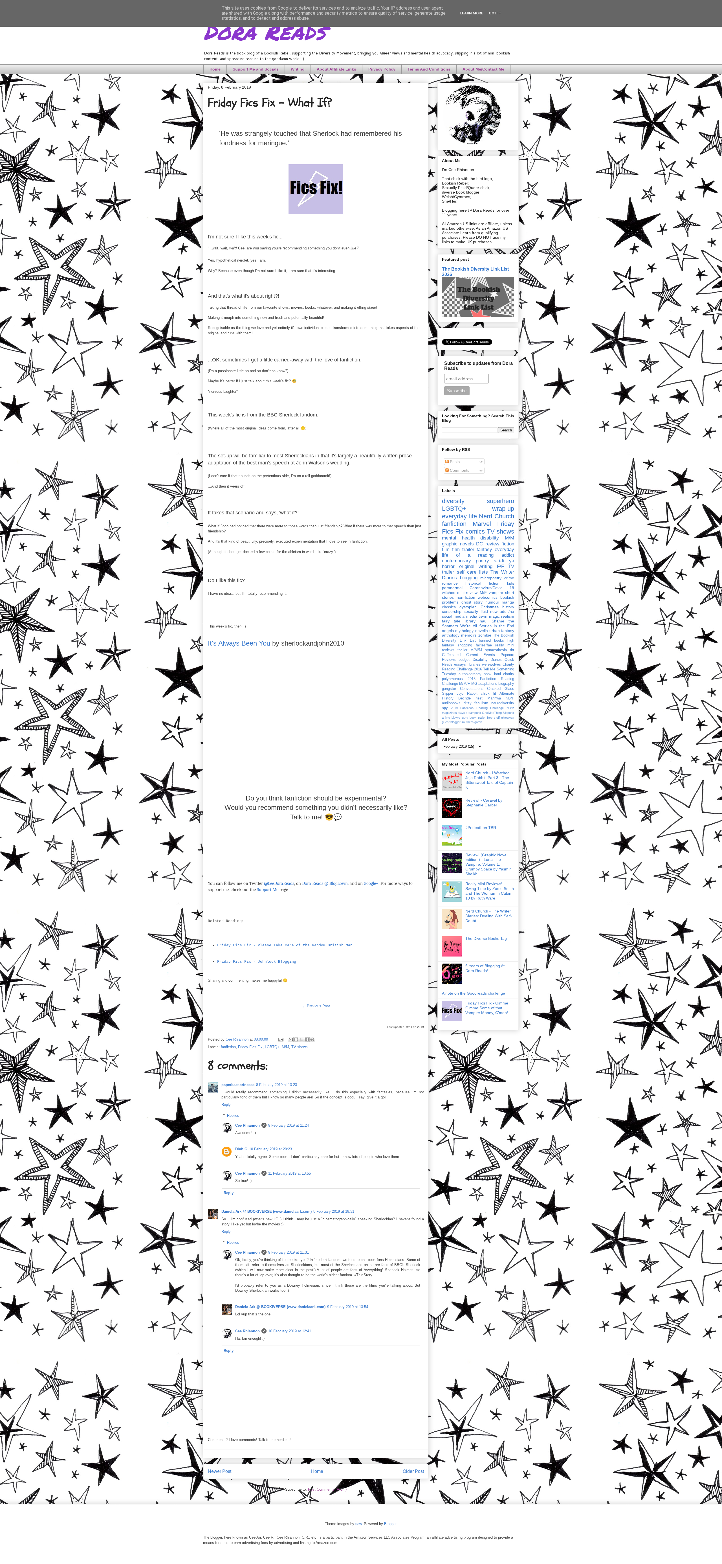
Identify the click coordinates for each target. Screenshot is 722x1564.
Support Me (267, 889)
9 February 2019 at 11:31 (288, 1252)
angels (448, 630)
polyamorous (452, 679)
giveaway (507, 717)
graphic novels (458, 544)
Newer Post (219, 1471)
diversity (453, 500)
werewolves (491, 664)
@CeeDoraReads (279, 883)
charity (508, 674)
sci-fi (499, 560)
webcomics (488, 597)
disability (489, 538)
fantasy (484, 549)
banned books (491, 640)
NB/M (510, 708)
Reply (226, 1104)
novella (481, 630)
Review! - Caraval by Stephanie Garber (483, 802)
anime (446, 717)
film (446, 549)
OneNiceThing (492, 712)
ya (511, 560)
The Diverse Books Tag (486, 938)
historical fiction (482, 583)
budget (464, 660)
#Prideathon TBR (480, 827)
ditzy (468, 703)
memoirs (469, 635)
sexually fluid (476, 611)
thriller (462, 650)
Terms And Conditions (429, 69)
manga (508, 602)
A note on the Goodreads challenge (473, 993)
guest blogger (451, 722)
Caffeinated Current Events (468, 655)
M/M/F (464, 684)
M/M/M (476, 650)
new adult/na (502, 611)
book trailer (477, 717)
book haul (492, 674)
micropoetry (490, 578)
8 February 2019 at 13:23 (276, 1085)
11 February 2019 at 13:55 (289, 1173)
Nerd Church (496, 516)
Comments (459, 470)
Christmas (490, 607)
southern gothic (472, 722)
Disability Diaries (487, 660)
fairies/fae (484, 645)
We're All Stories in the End (487, 626)
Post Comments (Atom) (327, 1489)
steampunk (473, 712)
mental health (458, 538)
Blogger (390, 1524)
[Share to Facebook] (307, 1039)
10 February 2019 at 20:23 (270, 1149)
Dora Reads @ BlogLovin (325, 883)
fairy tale (451, 621)
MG (474, 684)
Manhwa (494, 698)
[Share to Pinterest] (312, 1039)
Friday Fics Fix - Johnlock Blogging (256, 962)
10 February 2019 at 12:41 (289, 1331)
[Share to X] (301, 1039)
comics (475, 531)
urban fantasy (501, 630)
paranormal (452, 587)
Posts (454, 461)
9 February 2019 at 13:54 (347, 1307)
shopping (464, 645)
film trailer (463, 549)
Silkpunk (508, 712)
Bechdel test (470, 698)
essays (460, 664)
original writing (476, 566)
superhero (500, 500)
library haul (476, 621)
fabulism (481, 703)
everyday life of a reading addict (478, 552)
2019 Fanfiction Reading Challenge (477, 708)
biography (506, 684)
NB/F (510, 698)
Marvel (482, 523)
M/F (483, 592)
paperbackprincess (237, 1085)
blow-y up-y (460, 717)
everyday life (459, 516)
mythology (464, 630)
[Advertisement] (316, 735)
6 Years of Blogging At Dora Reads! (485, 968)
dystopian (468, 607)
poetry (482, 560)
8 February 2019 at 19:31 (333, 1211)
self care (467, 572)
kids (510, 583)
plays (461, 712)
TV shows (299, 1047)
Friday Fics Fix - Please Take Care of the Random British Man (285, 945)
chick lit (488, 694)
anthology (450, 635)
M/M (285, 1047)
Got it (495, 13)
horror (448, 566)
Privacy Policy (381, 69)
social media (453, 616)
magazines (449, 712)
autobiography (470, 674)
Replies (233, 1115)
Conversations (471, 689)
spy (445, 708)
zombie (484, 635)
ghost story (472, 602)
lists (483, 572)
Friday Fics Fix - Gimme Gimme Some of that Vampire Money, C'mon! (486, 1008)
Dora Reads (264, 31)
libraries (474, 664)
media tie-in (476, 616)
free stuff (493, 717)
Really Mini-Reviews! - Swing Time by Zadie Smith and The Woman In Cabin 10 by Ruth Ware (489, 890)
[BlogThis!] (296, 1039)
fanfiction (228, 1047)
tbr (512, 650)
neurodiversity (502, 703)
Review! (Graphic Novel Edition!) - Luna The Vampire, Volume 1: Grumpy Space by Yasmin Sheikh (488, 864)
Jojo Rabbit (467, 694)
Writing (298, 69)
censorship (451, 611)
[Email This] (291, 1039)
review (492, 544)
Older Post (413, 1471)
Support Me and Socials (256, 69)
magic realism (501, 616)
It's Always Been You (239, 643)
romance (450, 583)
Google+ (371, 883)
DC (479, 544)
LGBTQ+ (272, 1047)
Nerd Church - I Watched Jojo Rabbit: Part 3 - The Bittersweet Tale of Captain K (489, 780)
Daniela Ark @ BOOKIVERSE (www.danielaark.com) (266, 1211)
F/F (500, 566)
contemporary (456, 560)
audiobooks (451, 703)
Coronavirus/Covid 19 (492, 587)
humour (492, 602)
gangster (449, 689)
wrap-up (503, 508)
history (508, 607)
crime (509, 578)
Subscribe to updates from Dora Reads (478, 366)
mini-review (467, 592)
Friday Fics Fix (250, 1047)
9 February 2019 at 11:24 (288, 1125)
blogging (468, 577)
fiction (507, 544)
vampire (496, 592)
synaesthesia (496, 650)
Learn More (471, 13)
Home (215, 69)
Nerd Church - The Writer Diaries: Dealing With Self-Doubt (488, 916)
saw (358, 1524)
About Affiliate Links (336, 69)
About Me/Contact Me (483, 69)
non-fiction (466, 597)
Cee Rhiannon (247, 1125)
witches (448, 592)
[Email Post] (280, 1039)
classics (449, 607)
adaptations (487, 684)
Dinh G (241, 1149)
